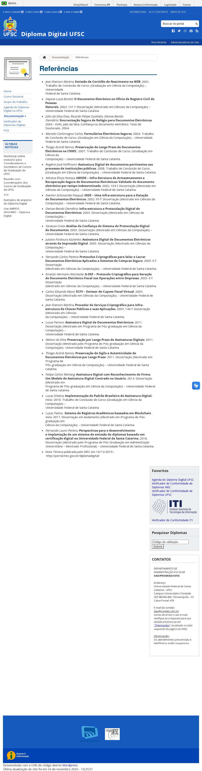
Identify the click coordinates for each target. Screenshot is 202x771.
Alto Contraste (158, 11)
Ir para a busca (52, 12)
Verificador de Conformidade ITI (172, 520)
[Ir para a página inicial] (43, 57)
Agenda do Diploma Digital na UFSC (16, 108)
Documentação (60, 57)
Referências (82, 57)
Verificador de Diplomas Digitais (15, 123)
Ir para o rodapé (73, 12)
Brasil (12, 3)
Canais (187, 4)
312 (6, 195)
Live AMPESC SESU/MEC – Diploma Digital (17, 212)
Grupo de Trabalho (15, 102)
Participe (122, 4)
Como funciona (13, 96)
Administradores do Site (185, 42)
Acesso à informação (146, 4)
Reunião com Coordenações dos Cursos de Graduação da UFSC (17, 184)
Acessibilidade (138, 11)
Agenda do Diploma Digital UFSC (173, 480)
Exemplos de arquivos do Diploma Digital (18, 201)
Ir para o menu (33, 12)
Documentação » (15, 116)
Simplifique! (81, 4)
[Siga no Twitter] (179, 31)
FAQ (6, 130)
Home (7, 91)
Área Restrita (159, 42)
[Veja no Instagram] (191, 31)
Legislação (170, 4)
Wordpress (70, 765)
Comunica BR (102, 4)
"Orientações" (162, 625)
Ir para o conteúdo (13, 12)
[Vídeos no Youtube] (185, 31)
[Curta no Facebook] (173, 31)
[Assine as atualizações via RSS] (197, 31)
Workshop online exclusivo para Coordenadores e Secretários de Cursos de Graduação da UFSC (17, 165)
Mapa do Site (178, 11)
